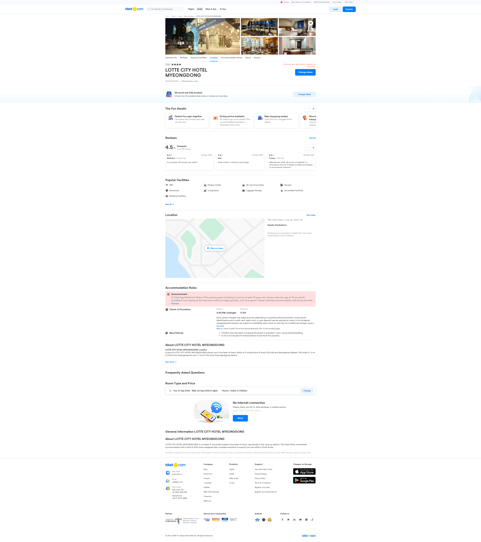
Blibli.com (208, 501)
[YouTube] (300, 520)
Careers (207, 478)
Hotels (231, 474)
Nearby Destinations (277, 225)
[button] (215, 248)
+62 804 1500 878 (179, 492)
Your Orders (337, 2)
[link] (335, 9)
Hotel (167, 16)
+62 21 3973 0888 (179, 498)
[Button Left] (307, 147)
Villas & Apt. (234, 478)
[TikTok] (312, 520)
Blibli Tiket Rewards (321, 2)
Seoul (173, 16)
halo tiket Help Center (263, 469)
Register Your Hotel (262, 487)
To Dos (232, 483)
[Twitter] (288, 520)
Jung (180, 16)
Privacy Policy (260, 478)
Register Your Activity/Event (266, 492)
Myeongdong (189, 16)
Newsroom (208, 474)
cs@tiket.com (177, 482)
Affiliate (207, 487)
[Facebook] (282, 520)
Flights (232, 469)
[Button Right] (313, 147)
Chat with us (177, 474)
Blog (205, 469)
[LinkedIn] (294, 520)
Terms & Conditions (263, 483)
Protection (208, 496)
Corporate (208, 483)
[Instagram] (306, 520)
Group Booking (261, 474)
